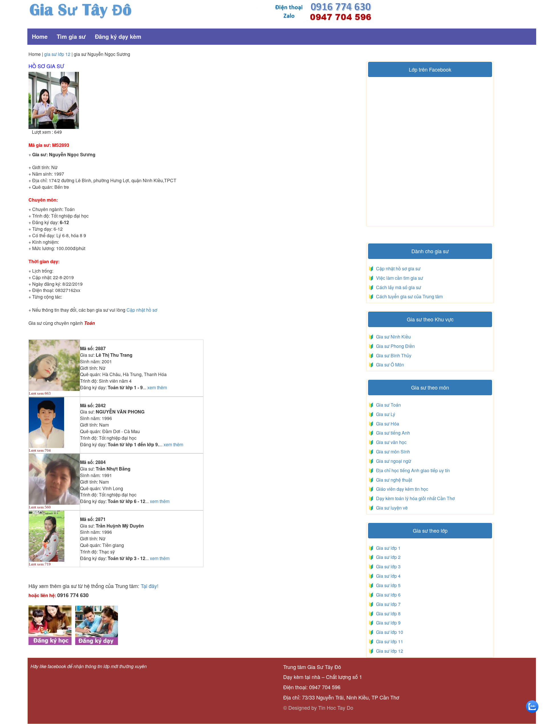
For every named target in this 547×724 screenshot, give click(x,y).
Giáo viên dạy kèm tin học (401, 489)
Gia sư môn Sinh (392, 451)
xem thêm (157, 387)
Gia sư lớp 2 (387, 557)
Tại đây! (149, 585)
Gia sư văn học (390, 442)
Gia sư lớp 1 (387, 548)
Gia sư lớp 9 (387, 622)
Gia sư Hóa (386, 423)
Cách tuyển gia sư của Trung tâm (409, 296)
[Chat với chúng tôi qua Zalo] (532, 706)
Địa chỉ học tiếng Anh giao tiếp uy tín (412, 470)
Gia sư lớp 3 (387, 566)
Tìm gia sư (71, 36)
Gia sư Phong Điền (394, 346)
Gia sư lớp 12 (388, 651)
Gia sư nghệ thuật (393, 479)
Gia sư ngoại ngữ (393, 461)
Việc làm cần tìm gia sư (399, 278)
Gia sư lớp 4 (387, 576)
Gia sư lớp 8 (387, 613)
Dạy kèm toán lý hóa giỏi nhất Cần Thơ (415, 498)
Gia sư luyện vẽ (391, 507)
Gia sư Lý (384, 414)
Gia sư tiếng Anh (392, 432)
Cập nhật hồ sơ (141, 310)
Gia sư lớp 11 (388, 641)
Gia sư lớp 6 (387, 594)
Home (40, 36)
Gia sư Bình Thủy (392, 355)
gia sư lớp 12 (57, 54)
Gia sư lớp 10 (388, 632)
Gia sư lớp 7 (387, 604)
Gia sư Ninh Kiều (392, 336)
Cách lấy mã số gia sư (398, 287)
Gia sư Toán (387, 404)
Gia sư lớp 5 (387, 585)
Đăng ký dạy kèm (118, 36)
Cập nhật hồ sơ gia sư (398, 268)
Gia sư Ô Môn (389, 364)
